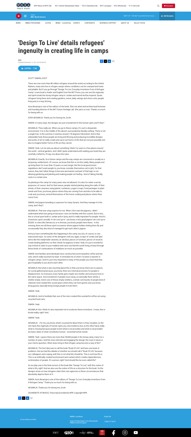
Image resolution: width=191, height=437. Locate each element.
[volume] (25, 16)
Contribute (90, 23)
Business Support (108, 23)
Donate (169, 6)
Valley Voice (139, 23)
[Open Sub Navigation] (22, 23)
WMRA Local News (76, 416)
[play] (18, 16)
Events (76, 23)
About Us (125, 23)
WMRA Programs (32, 23)
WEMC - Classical (63, 23)
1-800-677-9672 (110, 421)
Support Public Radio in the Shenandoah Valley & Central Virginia (84, 422)
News (18, 23)
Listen (48, 23)
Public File (107, 416)
